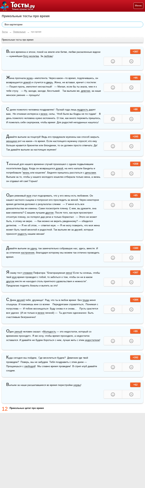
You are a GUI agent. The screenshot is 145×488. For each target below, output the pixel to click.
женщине (11, 141)
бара (25, 168)
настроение (27, 252)
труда (85, 300)
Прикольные (19, 32)
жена (69, 272)
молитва (34, 56)
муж (29, 195)
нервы (77, 385)
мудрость (82, 109)
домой (27, 82)
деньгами (90, 172)
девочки (85, 90)
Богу (25, 56)
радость (22, 233)
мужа (30, 78)
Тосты (5, 32)
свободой (29, 366)
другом (49, 212)
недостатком (92, 340)
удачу (33, 248)
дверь (49, 82)
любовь (48, 56)
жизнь (26, 172)
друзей (21, 300)
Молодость (49, 331)
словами (28, 272)
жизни (43, 113)
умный (18, 331)
